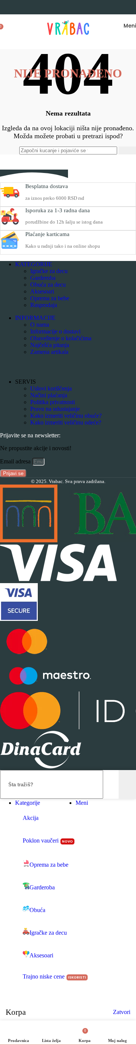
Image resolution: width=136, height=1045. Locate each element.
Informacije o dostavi (55, 331)
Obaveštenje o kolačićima (60, 338)
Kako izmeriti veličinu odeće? (65, 422)
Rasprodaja (43, 305)
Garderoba (43, 278)
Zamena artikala (49, 352)
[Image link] (58, 579)
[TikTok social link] (49, 366)
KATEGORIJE (33, 264)
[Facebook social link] (7, 366)
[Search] (10, 25)
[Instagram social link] (21, 366)
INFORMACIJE (35, 318)
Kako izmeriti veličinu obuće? (66, 415)
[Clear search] (111, 150)
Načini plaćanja (48, 395)
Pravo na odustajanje (55, 409)
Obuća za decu (48, 284)
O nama (39, 324)
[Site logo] (68, 39)
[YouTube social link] (35, 366)
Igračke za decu (49, 271)
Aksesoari (42, 291)
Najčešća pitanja (49, 345)
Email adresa (16, 461)
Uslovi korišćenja (51, 388)
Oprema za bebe (49, 298)
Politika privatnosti (52, 402)
